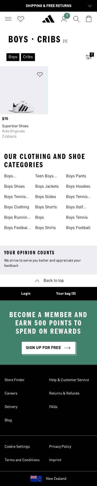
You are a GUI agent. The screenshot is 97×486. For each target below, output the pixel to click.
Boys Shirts (45, 228)
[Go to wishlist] (20, 19)
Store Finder (15, 380)
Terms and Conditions (22, 460)
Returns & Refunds (64, 393)
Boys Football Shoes (16, 228)
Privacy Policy (60, 447)
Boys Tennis (77, 218)
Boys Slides (45, 197)
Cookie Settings (17, 447)
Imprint (55, 460)
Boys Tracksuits (13, 176)
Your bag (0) (66, 293)
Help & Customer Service (69, 380)
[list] (40, 57)
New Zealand (56, 479)
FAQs (53, 407)
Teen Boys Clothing (44, 176)
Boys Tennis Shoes (77, 197)
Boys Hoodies (78, 187)
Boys (39, 218)
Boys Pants (76, 176)
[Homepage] (48, 21)
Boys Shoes (14, 187)
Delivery (11, 407)
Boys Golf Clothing (74, 207)
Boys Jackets (47, 187)
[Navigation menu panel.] (8, 19)
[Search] (76, 19)
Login (26, 293)
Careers (11, 393)
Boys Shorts (46, 207)
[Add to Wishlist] (40, 75)
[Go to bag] (89, 19)
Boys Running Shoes (16, 218)
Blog (8, 420)
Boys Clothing (16, 207)
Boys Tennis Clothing (15, 197)
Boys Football (78, 228)
